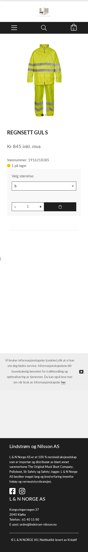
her (63, 382)
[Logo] (44, 9)
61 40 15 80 (30, 519)
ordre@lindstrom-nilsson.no (38, 524)
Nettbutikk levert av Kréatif (58, 540)
